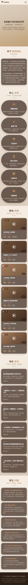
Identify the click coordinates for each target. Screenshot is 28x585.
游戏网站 (8, 576)
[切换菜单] (25, 2)
